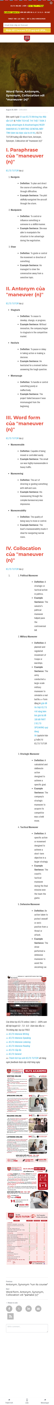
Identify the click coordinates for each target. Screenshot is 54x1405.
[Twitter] (19, 1309)
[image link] (27, 38)
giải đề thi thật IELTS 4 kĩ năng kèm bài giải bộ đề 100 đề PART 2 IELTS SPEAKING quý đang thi (41, 719)
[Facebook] (9, 1309)
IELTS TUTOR (12, 170)
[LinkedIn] (28, 1309)
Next (7, 1289)
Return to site (13, 1303)
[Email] (38, 1309)
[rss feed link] (10, 1316)
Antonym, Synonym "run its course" (27, 1284)
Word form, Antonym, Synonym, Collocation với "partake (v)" (25, 1293)
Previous (9, 1281)
